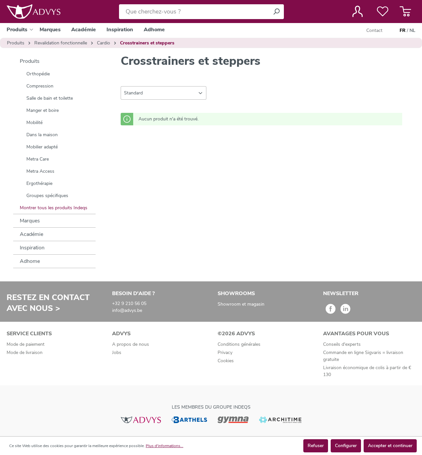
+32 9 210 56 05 (129, 303)
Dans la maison (42, 135)
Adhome (30, 261)
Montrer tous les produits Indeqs (53, 208)
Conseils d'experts (342, 344)
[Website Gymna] (233, 419)
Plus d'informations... (164, 445)
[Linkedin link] (345, 311)
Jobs (116, 352)
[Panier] (405, 11)
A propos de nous (130, 344)
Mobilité (34, 122)
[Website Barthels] (189, 419)
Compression (39, 86)
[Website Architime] (280, 419)
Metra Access (40, 171)
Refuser (316, 445)
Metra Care (37, 159)
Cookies (226, 361)
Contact (374, 30)
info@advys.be (127, 310)
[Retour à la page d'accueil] (33, 11)
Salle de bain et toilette (49, 98)
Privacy (225, 352)
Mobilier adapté (42, 147)
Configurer (346, 445)
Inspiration (32, 247)
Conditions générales (239, 344)
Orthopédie (38, 74)
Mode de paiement (26, 344)
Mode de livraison (25, 352)
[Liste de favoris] (383, 11)
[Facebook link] (330, 311)
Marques (30, 220)
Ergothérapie (39, 183)
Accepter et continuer (390, 445)
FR (403, 30)
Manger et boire (42, 110)
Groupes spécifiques (47, 195)
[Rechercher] (276, 11)
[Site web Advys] (141, 419)
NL (412, 30)
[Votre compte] (357, 11)
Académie (31, 234)
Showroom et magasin (241, 304)
